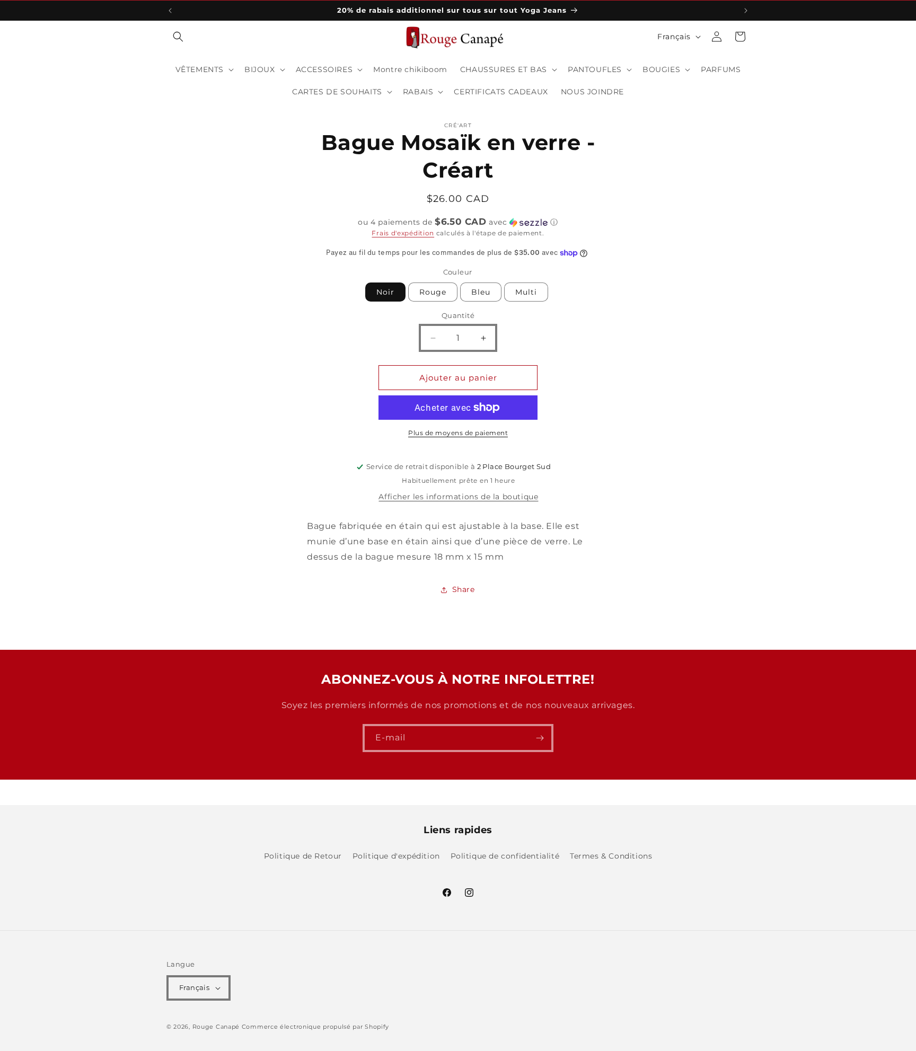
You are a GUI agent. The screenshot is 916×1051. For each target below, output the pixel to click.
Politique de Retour (303, 856)
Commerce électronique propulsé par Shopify (315, 1026)
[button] (178, 36)
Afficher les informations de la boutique (458, 496)
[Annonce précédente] (170, 11)
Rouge (432, 292)
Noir (385, 292)
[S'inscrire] (539, 738)
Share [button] (463, 589)
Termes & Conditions (611, 856)
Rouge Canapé (217, 1026)
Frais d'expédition (403, 233)
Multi (526, 292)
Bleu (480, 292)
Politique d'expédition (396, 856)
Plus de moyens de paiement (458, 433)
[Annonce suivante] (746, 11)
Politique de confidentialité (505, 856)
